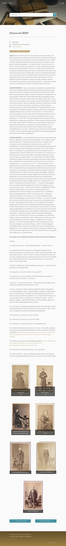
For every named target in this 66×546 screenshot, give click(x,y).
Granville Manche (24, 51)
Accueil (11, 536)
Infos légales (28, 536)
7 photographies (16, 46)
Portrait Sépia (7, 3)
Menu (61, 3)
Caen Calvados (14, 51)
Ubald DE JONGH (45, 521)
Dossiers (21, 536)
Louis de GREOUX (21, 521)
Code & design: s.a (52, 542)
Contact (16, 536)
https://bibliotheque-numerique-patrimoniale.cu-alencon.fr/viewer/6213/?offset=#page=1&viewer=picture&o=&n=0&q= (32, 343)
